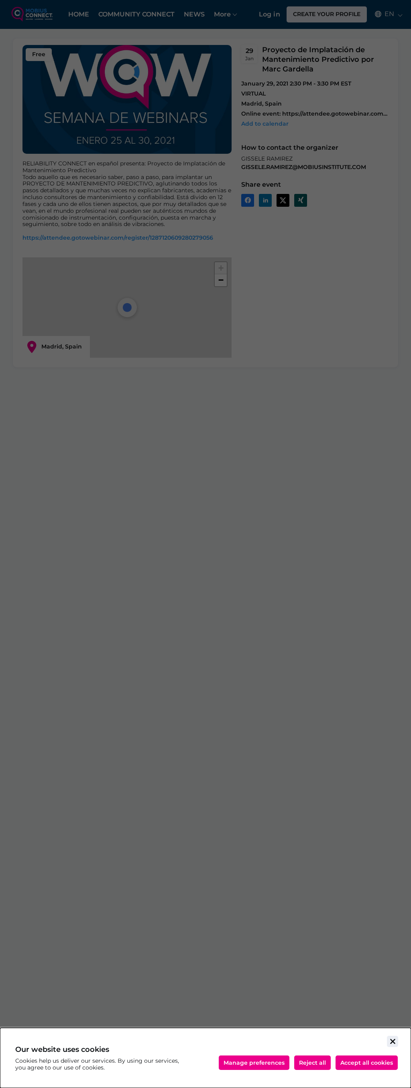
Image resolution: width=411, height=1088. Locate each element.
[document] (205, 1058)
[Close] (392, 1041)
